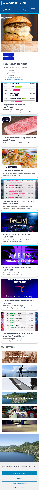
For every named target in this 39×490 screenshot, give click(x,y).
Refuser (19, 478)
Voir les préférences (19, 484)
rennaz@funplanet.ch (14, 78)
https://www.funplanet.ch (15, 79)
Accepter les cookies (19, 473)
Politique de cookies (18, 487)
